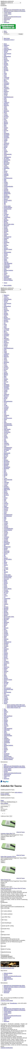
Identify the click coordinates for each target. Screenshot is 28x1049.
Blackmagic (7, 461)
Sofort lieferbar (4, 806)
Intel (5, 560)
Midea (5, 620)
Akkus (5, 426)
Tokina (5, 723)
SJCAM (6, 683)
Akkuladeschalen (8, 425)
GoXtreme (6, 537)
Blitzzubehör (7, 467)
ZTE (5, 752)
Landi (5, 325)
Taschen (6, 702)
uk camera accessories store (7, 968)
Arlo (5, 439)
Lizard (5, 602)
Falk (5, 400)
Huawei (6, 558)
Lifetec (5, 600)
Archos (5, 436)
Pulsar (5, 351)
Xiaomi (5, 748)
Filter (5, 517)
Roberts (6, 668)
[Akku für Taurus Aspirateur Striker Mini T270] (8, 832)
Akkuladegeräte (8, 423)
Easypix (6, 369)
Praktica (6, 654)
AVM (5, 451)
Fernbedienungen (8, 514)
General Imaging (8, 530)
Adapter (6, 409)
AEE (5, 411)
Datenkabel (6, 488)
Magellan (6, 608)
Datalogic (6, 486)
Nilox (5, 637)
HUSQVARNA (8, 559)
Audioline (6, 443)
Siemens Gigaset (8, 679)
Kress (5, 327)
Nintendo (6, 639)
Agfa (5, 414)
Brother (5, 474)
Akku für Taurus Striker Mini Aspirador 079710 (13, 855)
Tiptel (5, 713)
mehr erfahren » (18, 792)
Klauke (5, 581)
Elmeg (5, 506)
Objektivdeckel (7, 641)
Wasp (5, 744)
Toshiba (6, 721)
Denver (5, 492)
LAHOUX (6, 353)
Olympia (6, 644)
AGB (5, 8)
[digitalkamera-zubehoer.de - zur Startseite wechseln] (8, 28)
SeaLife (6, 309)
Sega (5, 674)
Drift (5, 500)
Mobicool (6, 338)
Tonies (5, 718)
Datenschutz (7, 19)
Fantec (5, 511)
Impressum (6, 22)
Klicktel (6, 583)
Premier (6, 655)
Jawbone (6, 567)
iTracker (6, 565)
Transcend (6, 310)
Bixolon (6, 317)
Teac (5, 709)
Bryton (5, 475)
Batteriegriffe (7, 453)
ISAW (5, 563)
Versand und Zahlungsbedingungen (12, 16)
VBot (5, 731)
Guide (5, 352)
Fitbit (5, 518)
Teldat (5, 710)
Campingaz (6, 339)
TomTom (6, 717)
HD (5, 545)
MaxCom (6, 613)
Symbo (5, 696)
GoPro (5, 535)
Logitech (6, 604)
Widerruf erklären (8, 973)
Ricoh (5, 665)
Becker (5, 398)
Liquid (5, 372)
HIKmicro (6, 356)
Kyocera (6, 590)
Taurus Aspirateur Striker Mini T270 (16, 704)
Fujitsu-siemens (7, 299)
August (5, 360)
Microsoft (6, 619)
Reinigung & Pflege (9, 758)
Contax (5, 485)
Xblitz (5, 311)
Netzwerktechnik (8, 479)
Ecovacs (6, 504)
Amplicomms (7, 432)
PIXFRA (6, 355)
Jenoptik (6, 572)
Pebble (5, 650)
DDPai (5, 490)
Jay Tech (6, 569)
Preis (2, 808)
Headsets (6, 314)
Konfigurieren (9, 1047)
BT (4, 476)
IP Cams (6, 593)
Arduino (6, 437)
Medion (6, 615)
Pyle (5, 660)
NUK (5, 377)
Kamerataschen (7, 577)
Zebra (5, 751)
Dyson (5, 502)
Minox (5, 625)
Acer (5, 404)
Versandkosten (13, 1003)
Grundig (6, 539)
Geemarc (6, 527)
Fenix (5, 513)
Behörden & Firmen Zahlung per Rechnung (14, 11)
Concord (6, 483)
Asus (5, 440)
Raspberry (6, 342)
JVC (5, 573)
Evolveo (6, 510)
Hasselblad (6, 544)
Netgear (6, 345)
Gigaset (5, 531)
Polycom (6, 381)
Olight (5, 380)
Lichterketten (7, 598)
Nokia (5, 640)
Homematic (6, 551)
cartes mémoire (7, 303)
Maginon (6, 609)
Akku (5, 422)
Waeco (5, 341)
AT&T (5, 442)
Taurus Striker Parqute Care (13, 707)
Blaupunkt (6, 464)
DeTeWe (6, 493)
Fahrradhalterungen (8, 348)
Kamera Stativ (7, 574)
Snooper (6, 313)
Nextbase (6, 634)
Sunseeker (6, 335)
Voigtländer (6, 741)
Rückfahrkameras (8, 401)
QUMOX (6, 661)
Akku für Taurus (5, 888)
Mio (5, 626)
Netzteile (6, 633)
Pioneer (5, 657)
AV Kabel (6, 450)
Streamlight (6, 386)
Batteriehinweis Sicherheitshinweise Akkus (14, 9)
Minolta (6, 623)
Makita (5, 611)
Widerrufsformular (8, 978)
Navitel (5, 630)
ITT (5, 566)
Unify (5, 727)
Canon (5, 478)
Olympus (6, 646)
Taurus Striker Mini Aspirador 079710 (16, 706)
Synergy (6, 697)
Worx (5, 337)
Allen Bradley (7, 429)
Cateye (5, 365)
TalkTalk (6, 300)
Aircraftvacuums (8, 418)
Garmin (5, 524)
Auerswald (6, 444)
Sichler (5, 676)
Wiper (5, 746)
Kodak (5, 586)
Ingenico (6, 320)
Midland (6, 374)
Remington (6, 662)
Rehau (5, 664)
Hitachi (5, 549)
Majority (6, 373)
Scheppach (6, 334)
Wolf (5, 304)
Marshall (6, 612)
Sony (5, 686)
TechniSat (6, 387)
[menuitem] (15, 8)
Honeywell (6, 552)
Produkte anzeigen (5, 804)
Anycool (6, 433)
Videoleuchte (7, 734)
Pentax (5, 651)
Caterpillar (6, 482)
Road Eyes (6, 667)
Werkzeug (6, 755)
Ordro (5, 647)
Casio (5, 481)
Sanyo (5, 672)
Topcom (6, 720)
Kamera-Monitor (8, 576)
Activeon (6, 408)
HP (4, 555)
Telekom (6, 711)
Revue (5, 307)
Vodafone (6, 738)
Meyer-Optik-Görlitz (9, 616)
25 (3, 809)
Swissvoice (6, 695)
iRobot (5, 562)
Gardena (6, 523)
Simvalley (6, 682)
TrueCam (6, 725)
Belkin (5, 457)
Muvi (5, 629)
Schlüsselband (7, 306)
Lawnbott (6, 591)
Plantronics (6, 295)
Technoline (6, 388)
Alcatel (5, 428)
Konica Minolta (7, 588)
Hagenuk (6, 541)
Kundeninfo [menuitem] (13, 14)
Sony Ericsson (7, 688)
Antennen (6, 297)
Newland (6, 321)
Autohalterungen (8, 447)
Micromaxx (6, 618)
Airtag (5, 419)
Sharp (5, 675)
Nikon (5, 636)
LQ (4, 605)
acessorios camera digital (7, 1000)
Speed (5, 690)
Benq (5, 458)
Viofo (5, 393)
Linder (5, 601)
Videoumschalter (8, 735)
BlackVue (6, 395)
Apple (5, 435)
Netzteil (6, 632)
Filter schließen (4, 803)
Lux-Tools (6, 330)
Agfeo (5, 316)
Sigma (5, 681)
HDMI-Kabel (7, 546)
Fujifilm (6, 521)
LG (4, 597)
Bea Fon (6, 455)
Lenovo (6, 595)
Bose (5, 469)
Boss (5, 471)
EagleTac (6, 503)
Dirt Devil (6, 495)
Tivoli (5, 714)
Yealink (5, 391)
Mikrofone (6, 622)
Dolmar (5, 497)
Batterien (6, 454)
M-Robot (6, 607)
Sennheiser (6, 384)
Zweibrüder (6, 753)
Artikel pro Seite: (5, 816)
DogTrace (6, 367)
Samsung (6, 671)
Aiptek (5, 416)
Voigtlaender (7, 739)
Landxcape (6, 328)
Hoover (5, 553)
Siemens (6, 678)
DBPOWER (7, 489)
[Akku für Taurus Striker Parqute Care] (8, 878)
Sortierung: (3, 802)
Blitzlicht (6, 465)
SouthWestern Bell (8, 689)
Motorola (6, 627)
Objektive (6, 643)
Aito (5, 421)
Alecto (5, 359)
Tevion (5, 302)
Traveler (6, 724)
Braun (5, 472)
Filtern (2, 800)
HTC (5, 556)
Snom (5, 685)
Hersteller (3, 810)
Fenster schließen (5, 793)
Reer (5, 383)
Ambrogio (6, 430)
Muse (5, 376)
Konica (5, 587)
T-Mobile (6, 699)
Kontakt (6, 15)
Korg (5, 370)
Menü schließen (8, 285)
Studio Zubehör (7, 756)
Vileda (5, 737)
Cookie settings (7, 12)
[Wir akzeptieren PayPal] (4, 782)
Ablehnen (3, 1047)
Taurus (5, 703)
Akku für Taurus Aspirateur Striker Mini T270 (13, 832)
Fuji (5, 520)
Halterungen (7, 542)
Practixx (6, 332)
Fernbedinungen (8, 516)
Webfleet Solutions (8, 745)
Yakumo (6, 749)
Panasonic (6, 648)
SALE (5, 402)
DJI (5, 496)
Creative (6, 366)
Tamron (6, 700)
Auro (5, 446)
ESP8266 (6, 507)
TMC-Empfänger (8, 716)
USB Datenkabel (8, 728)
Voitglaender (7, 742)
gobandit (6, 532)
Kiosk (5, 324)
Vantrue (6, 397)
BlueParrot (6, 468)
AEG (5, 412)
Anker (5, 358)
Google (5, 534)
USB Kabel (6, 730)
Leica (5, 594)
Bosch (5, 363)
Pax (5, 323)
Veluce (5, 732)
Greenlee (6, 538)
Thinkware (6, 394)
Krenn (5, 584)
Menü (5, 31)
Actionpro (6, 407)
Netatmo (6, 379)
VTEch (5, 296)
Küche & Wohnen (8, 759)
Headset (6, 548)
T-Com (5, 346)
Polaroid (6, 653)
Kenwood (6, 579)
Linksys (6, 344)
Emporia (6, 509)
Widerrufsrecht (7, 18)
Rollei (5, 669)
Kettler (5, 580)
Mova (5, 331)
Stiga (5, 693)
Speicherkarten (7, 692)
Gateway (6, 525)
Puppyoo (6, 658)
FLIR (5, 349)
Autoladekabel (7, 448)
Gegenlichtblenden (8, 528)
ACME (5, 405)
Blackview (6, 462)
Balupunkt (6, 362)
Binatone (6, 460)
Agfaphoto (6, 415)
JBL (5, 570)
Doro (5, 499)
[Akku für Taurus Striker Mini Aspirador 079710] (8, 855)
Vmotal (5, 390)
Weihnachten (7, 318)
